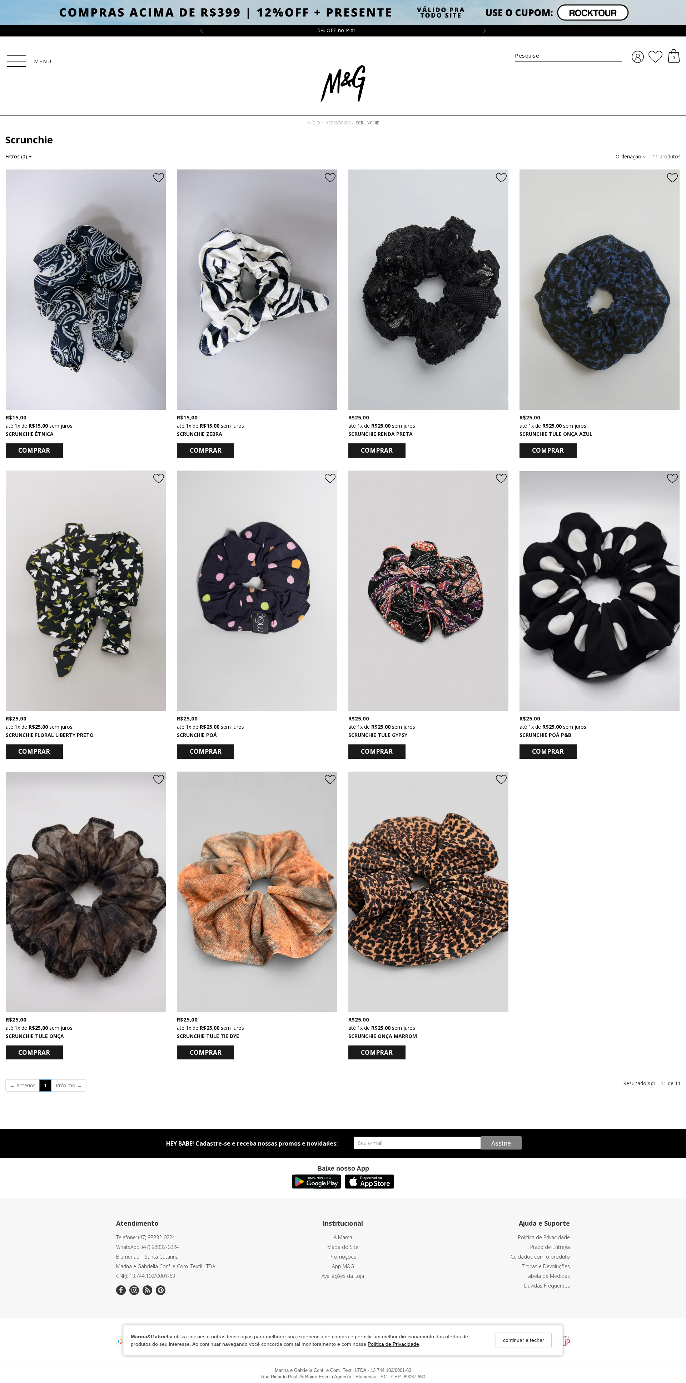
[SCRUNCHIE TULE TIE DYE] (257, 892)
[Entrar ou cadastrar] (638, 57)
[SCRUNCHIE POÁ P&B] (600, 591)
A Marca (343, 1237)
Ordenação (629, 156)
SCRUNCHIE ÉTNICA (30, 433)
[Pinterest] (160, 1290)
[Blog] (147, 1290)
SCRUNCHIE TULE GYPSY (377, 735)
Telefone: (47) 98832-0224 (145, 1237)
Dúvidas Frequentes (547, 1285)
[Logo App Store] (369, 1186)
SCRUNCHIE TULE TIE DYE (208, 1036)
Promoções (342, 1256)
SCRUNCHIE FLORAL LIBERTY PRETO (50, 735)
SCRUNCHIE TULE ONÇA (35, 1036)
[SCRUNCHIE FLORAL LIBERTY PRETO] (86, 591)
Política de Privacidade (393, 1344)
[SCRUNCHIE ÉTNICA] (86, 289)
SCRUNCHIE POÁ (197, 735)
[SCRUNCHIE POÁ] (257, 591)
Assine (501, 1143)
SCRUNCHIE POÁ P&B (545, 735)
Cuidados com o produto (540, 1256)
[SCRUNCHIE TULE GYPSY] (428, 591)
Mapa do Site (342, 1247)
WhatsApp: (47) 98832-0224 (147, 1247)
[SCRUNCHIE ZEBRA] (257, 289)
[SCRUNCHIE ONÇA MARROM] (428, 892)
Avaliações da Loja (343, 1276)
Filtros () (18, 156)
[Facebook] (121, 1290)
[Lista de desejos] (655, 56)
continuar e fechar (523, 1340)
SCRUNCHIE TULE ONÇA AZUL (556, 433)
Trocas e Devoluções (546, 1266)
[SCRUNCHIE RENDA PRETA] (428, 289)
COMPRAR (34, 450)
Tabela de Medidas (548, 1276)
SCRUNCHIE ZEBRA (199, 433)
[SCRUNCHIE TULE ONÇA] (86, 892)
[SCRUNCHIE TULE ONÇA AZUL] (600, 289)
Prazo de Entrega (550, 1247)
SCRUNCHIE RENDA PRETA (380, 433)
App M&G (343, 1266)
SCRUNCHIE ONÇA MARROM (382, 1036)
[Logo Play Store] (316, 1186)
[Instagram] (134, 1290)
